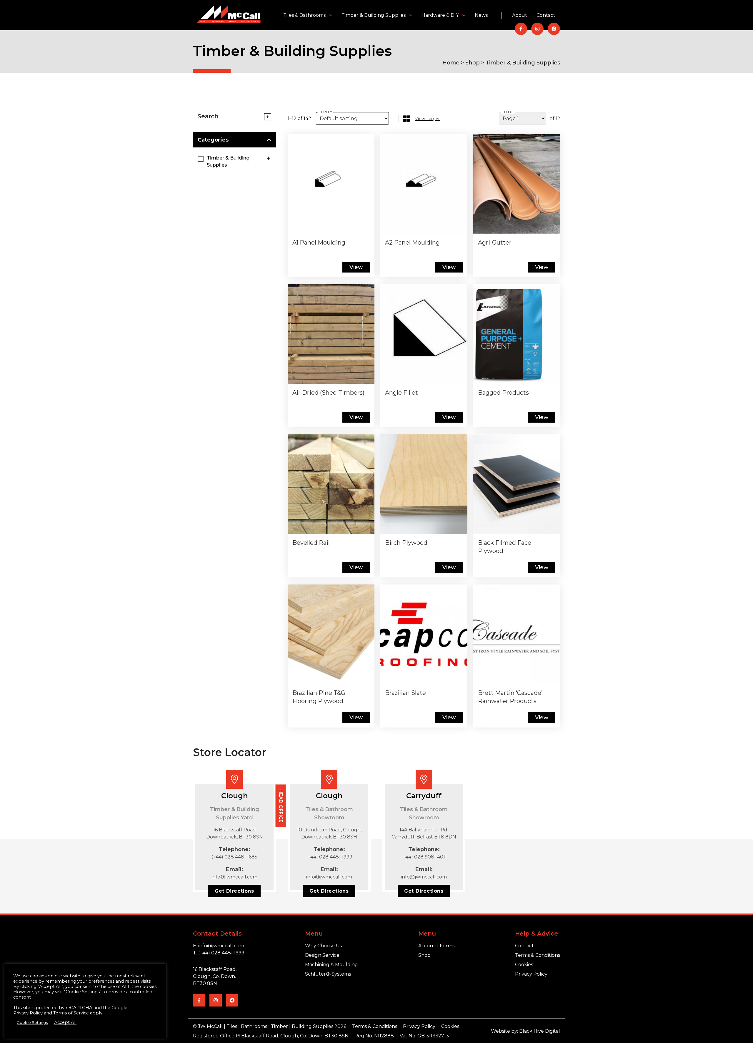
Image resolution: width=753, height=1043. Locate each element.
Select (508, 112)
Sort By (325, 112)
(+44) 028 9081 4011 (424, 857)
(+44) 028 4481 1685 (234, 857)
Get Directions (234, 891)
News (481, 15)
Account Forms (436, 946)
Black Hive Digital (539, 1031)
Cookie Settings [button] (32, 1022)
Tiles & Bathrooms (304, 15)
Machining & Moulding (331, 964)
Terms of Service (71, 1013)
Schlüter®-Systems (328, 974)
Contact (546, 15)
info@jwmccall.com (234, 877)
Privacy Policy (531, 974)
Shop (472, 62)
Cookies (524, 964)
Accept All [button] (65, 1022)
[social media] (521, 29)
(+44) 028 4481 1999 (329, 857)
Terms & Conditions (537, 955)
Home (450, 62)
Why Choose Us (323, 946)
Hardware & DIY (440, 15)
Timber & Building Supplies (373, 15)
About (519, 15)
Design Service (322, 955)
